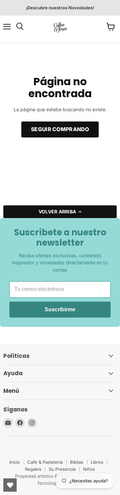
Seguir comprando (60, 129)
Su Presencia (62, 469)
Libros (97, 462)
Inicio (14, 462)
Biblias (76, 462)
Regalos (33, 469)
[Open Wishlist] (10, 485)
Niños (89, 469)
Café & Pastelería (45, 462)
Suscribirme (60, 309)
